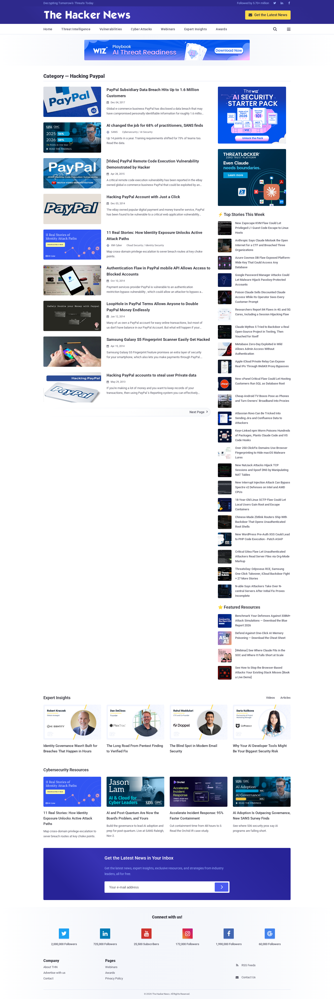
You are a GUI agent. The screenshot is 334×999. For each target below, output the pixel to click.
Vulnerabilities (111, 29)
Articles (285, 697)
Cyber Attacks (141, 29)
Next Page (198, 412)
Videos (270, 697)
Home (47, 29)
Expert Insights (195, 29)
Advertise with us (54, 972)
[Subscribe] (221, 887)
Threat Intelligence (75, 29)
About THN (50, 967)
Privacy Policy (114, 978)
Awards (221, 29)
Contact (48, 978)
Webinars (168, 29)
